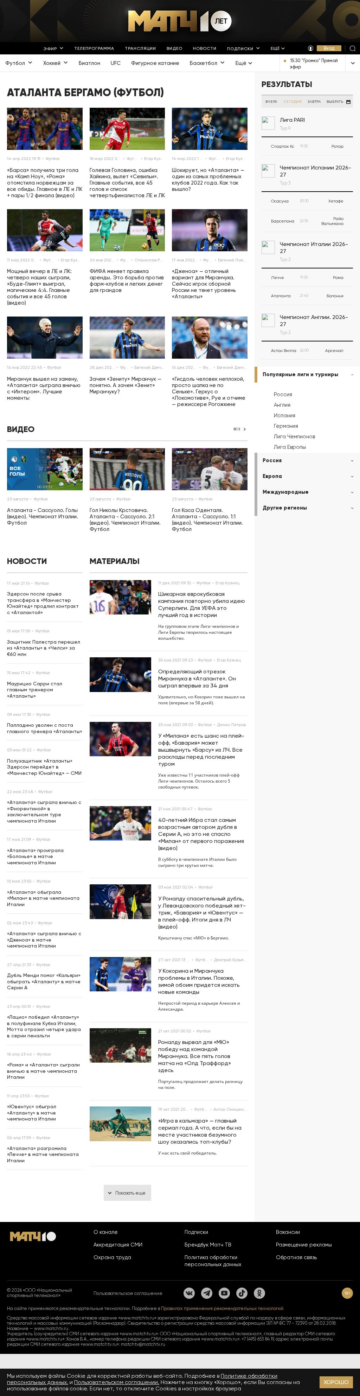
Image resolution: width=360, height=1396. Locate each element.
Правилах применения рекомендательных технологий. (222, 1308)
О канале (106, 1232)
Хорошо (336, 1382)
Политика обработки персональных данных (213, 1261)
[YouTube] (224, 1293)
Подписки (196, 1232)
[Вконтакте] (189, 1293)
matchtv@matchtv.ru (143, 1344)
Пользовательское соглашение (128, 1293)
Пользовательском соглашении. (116, 1382)
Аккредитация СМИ (118, 1245)
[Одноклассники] (259, 1293)
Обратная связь (296, 1257)
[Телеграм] (206, 1293)
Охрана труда (112, 1257)
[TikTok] (242, 1293)
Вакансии (288, 1232)
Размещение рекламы (304, 1245)
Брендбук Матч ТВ (208, 1245)
